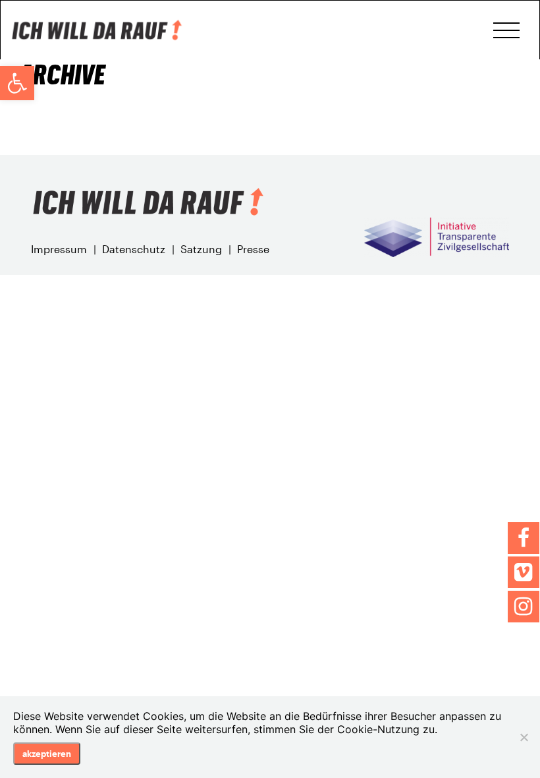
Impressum (59, 249)
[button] (17, 83)
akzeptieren (46, 753)
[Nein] (523, 737)
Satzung (201, 249)
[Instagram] (523, 606)
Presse (253, 249)
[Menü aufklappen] (506, 30)
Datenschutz (133, 249)
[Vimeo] (523, 572)
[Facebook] (523, 538)
